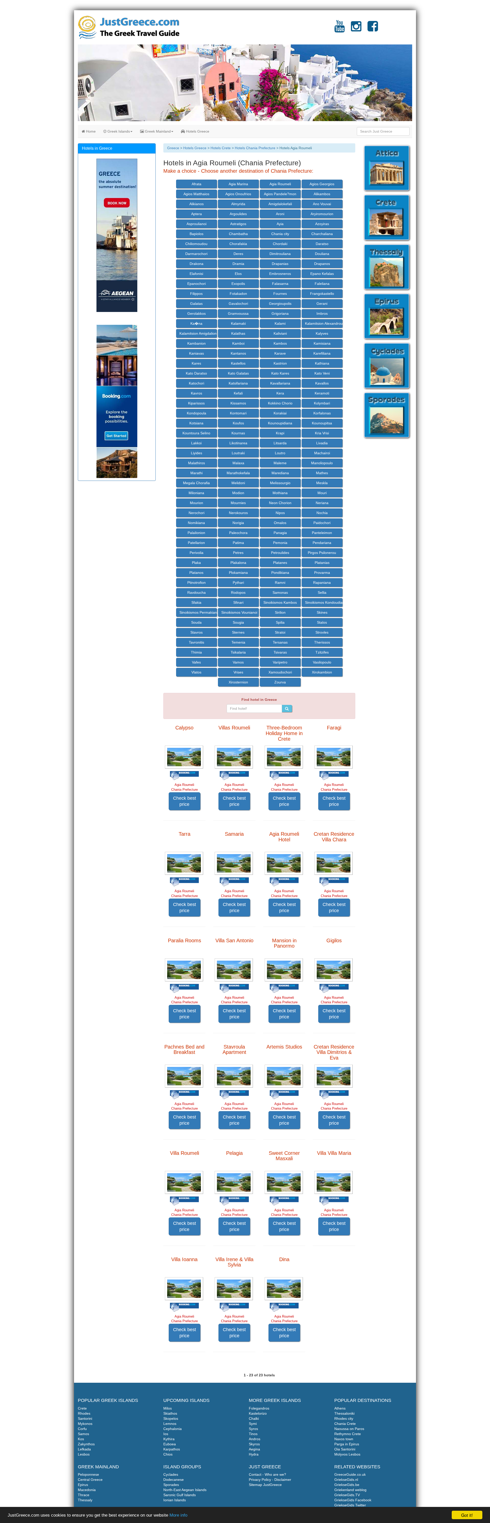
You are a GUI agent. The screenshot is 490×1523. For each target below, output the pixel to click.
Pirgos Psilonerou (322, 553)
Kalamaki (238, 323)
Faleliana (322, 284)
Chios (168, 1454)
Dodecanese (173, 1480)
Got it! (467, 1515)
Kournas (238, 433)
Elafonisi (196, 274)
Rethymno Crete (347, 1434)
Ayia (280, 224)
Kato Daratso (196, 373)
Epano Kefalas (322, 274)
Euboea (169, 1444)
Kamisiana (322, 343)
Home (90, 131)
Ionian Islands (174, 1500)
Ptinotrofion (196, 582)
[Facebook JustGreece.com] (373, 29)
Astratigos (238, 224)
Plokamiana (238, 573)
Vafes (196, 662)
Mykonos (85, 1424)
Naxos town (343, 1439)
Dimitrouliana (280, 254)
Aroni (280, 214)
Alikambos (322, 194)
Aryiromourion (322, 214)
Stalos (322, 622)
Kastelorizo (258, 1413)
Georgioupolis (280, 303)
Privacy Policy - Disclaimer (270, 1480)
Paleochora (238, 533)
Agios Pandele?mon (280, 194)
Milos (167, 1408)
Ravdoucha (196, 592)
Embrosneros (280, 274)
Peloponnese (88, 1474)
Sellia (322, 592)
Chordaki (280, 244)
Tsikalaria (238, 652)
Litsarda (280, 443)
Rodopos (238, 592)
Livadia (322, 443)
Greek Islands (118, 131)
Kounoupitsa (322, 423)
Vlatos (196, 672)
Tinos (253, 1434)
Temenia (238, 642)
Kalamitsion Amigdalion (198, 333)
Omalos (280, 523)
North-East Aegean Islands (184, 1490)
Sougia (238, 622)
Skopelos (170, 1418)
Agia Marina (238, 184)
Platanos (196, 573)
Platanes (280, 563)
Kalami (280, 323)
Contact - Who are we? (267, 1474)
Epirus (83, 1485)
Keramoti (322, 393)
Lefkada (84, 1449)
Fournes (280, 294)
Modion (238, 493)
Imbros (322, 313)
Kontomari (238, 413)
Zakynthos (86, 1444)
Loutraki (238, 453)
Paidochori (321, 523)
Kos (81, 1439)
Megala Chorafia (196, 483)
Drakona (196, 264)
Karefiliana (321, 353)
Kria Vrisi (322, 433)
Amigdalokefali (280, 204)
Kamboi (238, 343)
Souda (196, 622)
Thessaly (85, 1500)
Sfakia (196, 602)
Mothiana (280, 493)
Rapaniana (322, 582)
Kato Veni (322, 373)
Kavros (196, 393)
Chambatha (238, 234)
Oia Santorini (344, 1449)
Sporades (171, 1485)
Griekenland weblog (350, 1490)
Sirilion (280, 612)
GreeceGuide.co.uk (350, 1474)
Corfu (82, 1429)
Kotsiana (196, 423)
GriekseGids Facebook (352, 1500)
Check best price (184, 801)
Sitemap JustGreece (265, 1485)
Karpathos (171, 1449)
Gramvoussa (238, 313)
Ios (165, 1434)
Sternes (238, 632)
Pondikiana (280, 573)
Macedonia (87, 1490)
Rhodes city (343, 1418)
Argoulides (238, 214)
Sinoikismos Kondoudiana (323, 602)
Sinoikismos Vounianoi (239, 612)
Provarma (322, 573)
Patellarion (196, 543)
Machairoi (322, 453)
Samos (83, 1434)
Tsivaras (280, 652)
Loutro (280, 453)
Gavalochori (238, 303)
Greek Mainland (157, 131)
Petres (238, 553)
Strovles (321, 632)
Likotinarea (238, 443)
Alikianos (196, 204)
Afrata (196, 184)
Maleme (280, 463)
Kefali (238, 393)
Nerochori (196, 513)
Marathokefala (238, 473)
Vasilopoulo (322, 662)
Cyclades (170, 1474)
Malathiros (196, 463)
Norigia (238, 523)
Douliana (322, 254)
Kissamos (238, 403)
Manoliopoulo (322, 463)
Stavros (196, 632)
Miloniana (196, 493)
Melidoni (238, 483)
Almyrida (238, 204)
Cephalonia (172, 1429)
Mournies (238, 503)
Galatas (196, 303)
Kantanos (238, 353)
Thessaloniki (344, 1413)
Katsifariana (238, 383)
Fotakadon (238, 294)
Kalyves (322, 333)
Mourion (196, 503)
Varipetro (280, 662)
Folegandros (259, 1408)
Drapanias (280, 264)
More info (178, 1515)
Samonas (280, 592)
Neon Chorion (280, 503)
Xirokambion (322, 672)
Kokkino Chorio (280, 403)
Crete (82, 1408)
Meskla (322, 483)
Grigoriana (280, 313)
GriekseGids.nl (346, 1480)
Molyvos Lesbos (347, 1454)
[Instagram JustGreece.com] (356, 29)
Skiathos (170, 1413)
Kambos (280, 343)
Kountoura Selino (196, 433)
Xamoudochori (280, 672)
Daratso (322, 244)
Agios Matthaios (196, 194)
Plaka (196, 563)
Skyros (254, 1444)
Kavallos (322, 383)
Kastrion (280, 363)
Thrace (83, 1495)
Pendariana (322, 543)
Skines (322, 612)
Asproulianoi (196, 224)
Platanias (322, 563)
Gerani (321, 303)
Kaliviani (280, 333)
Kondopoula (196, 413)
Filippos (196, 294)
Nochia (322, 513)
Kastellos (238, 363)
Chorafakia (238, 244)
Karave (280, 353)
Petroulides (280, 553)
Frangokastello (322, 294)
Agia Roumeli (280, 184)
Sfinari (238, 602)
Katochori (196, 383)
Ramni (280, 582)
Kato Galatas (238, 373)
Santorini (85, 1418)
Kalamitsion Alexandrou (323, 323)
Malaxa (238, 463)
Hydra (254, 1454)
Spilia (280, 622)
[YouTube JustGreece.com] (339, 29)
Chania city (280, 234)
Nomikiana (196, 523)
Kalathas (238, 333)
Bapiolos (196, 234)
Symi (253, 1424)
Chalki (254, 1418)
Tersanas (280, 642)
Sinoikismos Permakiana (198, 612)
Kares (196, 363)
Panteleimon (322, 533)
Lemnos (169, 1424)
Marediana (280, 473)
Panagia (280, 533)
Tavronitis (196, 642)
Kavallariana (280, 383)
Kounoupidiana (280, 423)
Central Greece (90, 1480)
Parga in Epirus (346, 1444)
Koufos (238, 423)
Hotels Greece (197, 131)
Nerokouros (238, 513)
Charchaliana (322, 234)
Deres (238, 254)
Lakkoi (196, 443)
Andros (254, 1439)
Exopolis (238, 284)
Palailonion (196, 533)
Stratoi (280, 632)
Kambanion (196, 343)
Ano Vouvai (322, 204)
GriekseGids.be (346, 1485)
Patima (238, 543)
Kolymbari (322, 403)
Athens (340, 1408)
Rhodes (84, 1413)
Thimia (196, 652)
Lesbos (84, 1454)
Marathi (196, 473)
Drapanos (322, 264)
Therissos (322, 642)
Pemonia (280, 543)
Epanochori (196, 284)
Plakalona (238, 563)
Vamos (238, 662)
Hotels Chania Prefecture (255, 148)
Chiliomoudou (196, 244)
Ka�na (196, 323)
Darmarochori (196, 254)
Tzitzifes (322, 652)
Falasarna (280, 284)
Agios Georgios (322, 184)
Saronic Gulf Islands (179, 1495)
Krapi (280, 433)
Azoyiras (322, 224)
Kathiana (322, 363)
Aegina (254, 1449)
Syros (253, 1429)
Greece (173, 148)
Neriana (322, 503)
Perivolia (196, 553)
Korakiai (280, 413)
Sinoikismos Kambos (280, 602)
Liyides (196, 453)
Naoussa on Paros (349, 1429)
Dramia (238, 264)
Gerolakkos (196, 313)
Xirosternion (238, 682)
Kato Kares (280, 373)
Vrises (238, 672)
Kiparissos (196, 403)
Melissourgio (280, 483)
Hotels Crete (221, 148)
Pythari (238, 582)
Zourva (280, 682)
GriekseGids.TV (347, 1495)
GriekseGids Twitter (350, 1505)
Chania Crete (345, 1424)
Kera (280, 393)
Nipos (280, 513)
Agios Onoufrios (238, 194)
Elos (238, 274)
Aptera (196, 214)
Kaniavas (196, 353)
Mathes (322, 473)
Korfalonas (322, 413)
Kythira (169, 1439)
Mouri (322, 493)
